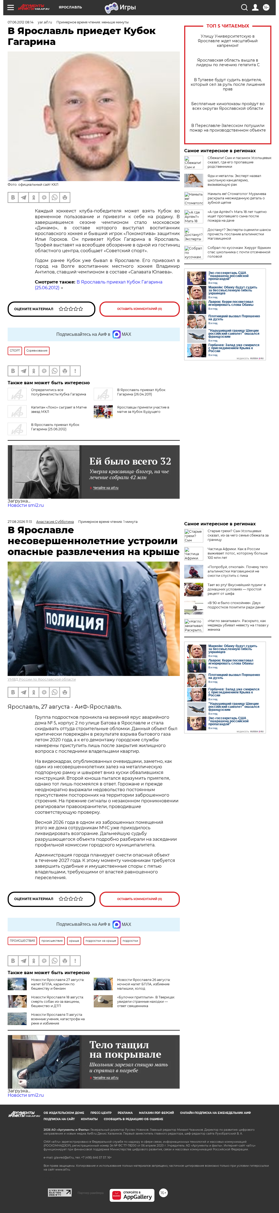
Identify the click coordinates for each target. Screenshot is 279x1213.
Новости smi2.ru (26, 505)
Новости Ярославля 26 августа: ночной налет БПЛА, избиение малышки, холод (144, 984)
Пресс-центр (100, 1113)
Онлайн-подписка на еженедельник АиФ (215, 1113)
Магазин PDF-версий (156, 1113)
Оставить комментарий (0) (139, 309)
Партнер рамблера (91, 1192)
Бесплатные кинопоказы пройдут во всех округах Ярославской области (228, 106)
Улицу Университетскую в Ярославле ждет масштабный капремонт (228, 41)
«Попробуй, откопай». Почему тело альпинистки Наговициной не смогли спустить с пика (238, 571)
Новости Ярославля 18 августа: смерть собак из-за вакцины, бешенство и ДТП (57, 1001)
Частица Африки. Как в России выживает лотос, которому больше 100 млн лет (238, 553)
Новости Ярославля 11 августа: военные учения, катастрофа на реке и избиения (58, 1019)
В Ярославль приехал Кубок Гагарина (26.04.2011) (141, 392)
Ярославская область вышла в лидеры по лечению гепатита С (228, 62)
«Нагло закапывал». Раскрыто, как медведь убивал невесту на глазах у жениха (238, 625)
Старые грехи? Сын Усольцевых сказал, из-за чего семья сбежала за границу (238, 535)
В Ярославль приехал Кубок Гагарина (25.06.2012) (55, 427)
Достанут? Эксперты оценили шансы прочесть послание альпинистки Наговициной (239, 234)
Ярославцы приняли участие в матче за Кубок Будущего (143, 409)
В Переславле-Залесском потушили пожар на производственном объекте (228, 128)
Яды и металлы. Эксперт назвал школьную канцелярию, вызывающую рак (234, 180)
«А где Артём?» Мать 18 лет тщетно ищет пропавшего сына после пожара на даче (237, 216)
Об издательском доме (64, 1113)
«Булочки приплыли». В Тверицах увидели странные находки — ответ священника (145, 1001)
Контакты (89, 1119)
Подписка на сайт (59, 1119)
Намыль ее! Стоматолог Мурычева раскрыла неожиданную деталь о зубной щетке (237, 198)
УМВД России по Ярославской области (42, 679)
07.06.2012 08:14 (21, 22)
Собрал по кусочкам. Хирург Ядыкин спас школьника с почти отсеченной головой (239, 252)
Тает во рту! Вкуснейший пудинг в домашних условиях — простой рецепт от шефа (237, 589)
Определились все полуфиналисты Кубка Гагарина (58, 392)
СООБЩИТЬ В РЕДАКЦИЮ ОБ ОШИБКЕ (133, 1119)
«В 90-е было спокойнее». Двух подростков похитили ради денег (236, 605)
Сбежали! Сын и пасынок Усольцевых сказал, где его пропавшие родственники (239, 162)
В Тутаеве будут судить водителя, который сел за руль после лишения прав (228, 85)
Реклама (125, 1113)
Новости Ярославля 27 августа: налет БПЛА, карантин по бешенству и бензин (57, 984)
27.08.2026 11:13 (20, 522)
